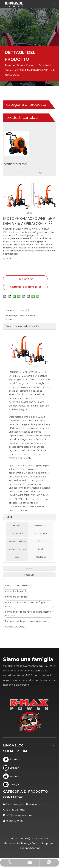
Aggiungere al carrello (23, 287)
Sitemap (35, 847)
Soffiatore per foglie (16, 596)
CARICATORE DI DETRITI (17, 585)
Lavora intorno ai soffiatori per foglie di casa (26, 604)
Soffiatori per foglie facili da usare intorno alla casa (28, 613)
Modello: (10, 310)
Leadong (24, 847)
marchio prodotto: (12, 317)
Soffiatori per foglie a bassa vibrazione (26, 621)
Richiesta (23, 278)
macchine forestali (15, 591)
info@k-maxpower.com (19, 815)
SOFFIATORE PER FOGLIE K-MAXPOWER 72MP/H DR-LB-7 (16, 164)
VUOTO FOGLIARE (14, 626)
